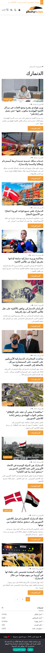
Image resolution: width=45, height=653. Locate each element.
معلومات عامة (37, 628)
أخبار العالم (38, 614)
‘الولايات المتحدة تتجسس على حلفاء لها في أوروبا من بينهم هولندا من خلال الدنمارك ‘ (24, 575)
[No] (42, 646)
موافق (30, 649)
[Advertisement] (22, 39)
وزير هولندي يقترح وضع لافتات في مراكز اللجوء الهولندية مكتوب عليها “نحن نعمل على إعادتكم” (23, 110)
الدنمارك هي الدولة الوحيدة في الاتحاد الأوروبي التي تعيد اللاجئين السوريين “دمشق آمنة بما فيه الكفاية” (25, 468)
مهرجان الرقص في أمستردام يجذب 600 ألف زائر (23, 2)
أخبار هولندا (38, 621)
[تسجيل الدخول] (19, 10)
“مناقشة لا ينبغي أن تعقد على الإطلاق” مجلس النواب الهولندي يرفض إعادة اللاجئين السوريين (24, 415)
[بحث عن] (11, 10)
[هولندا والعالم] (34, 9)
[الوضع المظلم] (15, 10)
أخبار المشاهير (37, 618)
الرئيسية (39, 67)
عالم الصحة (38, 625)
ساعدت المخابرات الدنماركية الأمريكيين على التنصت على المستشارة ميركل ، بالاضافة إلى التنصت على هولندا (24, 361)
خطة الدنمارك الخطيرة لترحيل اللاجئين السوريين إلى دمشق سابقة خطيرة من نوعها (24, 521)
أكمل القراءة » (35, 128)
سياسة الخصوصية (19, 649)
